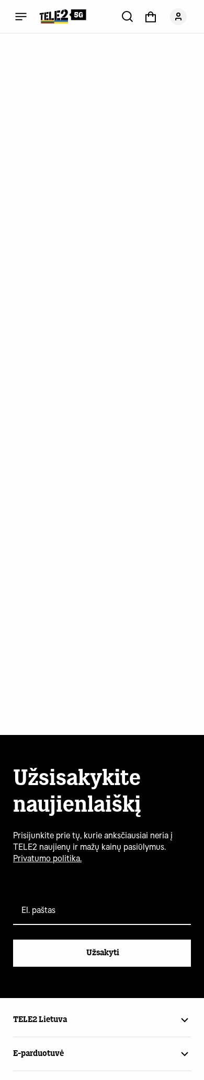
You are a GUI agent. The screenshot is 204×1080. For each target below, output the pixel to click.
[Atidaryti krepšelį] (150, 16)
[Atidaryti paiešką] (127, 16)
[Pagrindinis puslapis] (62, 16)
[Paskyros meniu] (178, 16)
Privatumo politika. (47, 858)
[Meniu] (20, 16)
